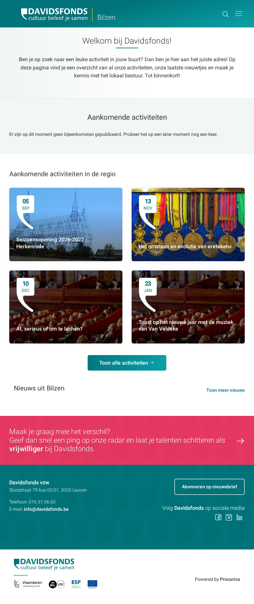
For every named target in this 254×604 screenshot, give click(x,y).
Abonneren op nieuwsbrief (209, 486)
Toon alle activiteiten (123, 363)
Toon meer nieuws (225, 390)
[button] (239, 13)
